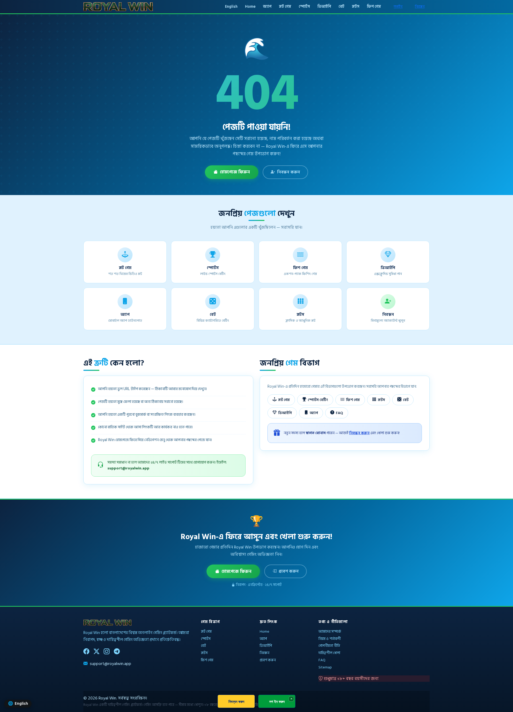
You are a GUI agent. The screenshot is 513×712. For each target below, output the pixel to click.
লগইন (398, 6)
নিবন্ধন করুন (288, 172)
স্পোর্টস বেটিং (318, 400)
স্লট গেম (285, 6)
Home (250, 6)
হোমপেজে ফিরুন (235, 172)
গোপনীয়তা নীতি (329, 646)
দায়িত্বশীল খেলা (329, 653)
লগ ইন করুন (277, 701)
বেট (341, 6)
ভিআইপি (324, 6)
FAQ (339, 413)
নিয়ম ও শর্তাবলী (329, 639)
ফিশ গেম (374, 6)
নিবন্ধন (420, 6)
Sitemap (325, 667)
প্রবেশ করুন (289, 571)
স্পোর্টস (304, 6)
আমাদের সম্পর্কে (329, 631)
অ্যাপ (267, 6)
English (231, 6)
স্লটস (355, 6)
